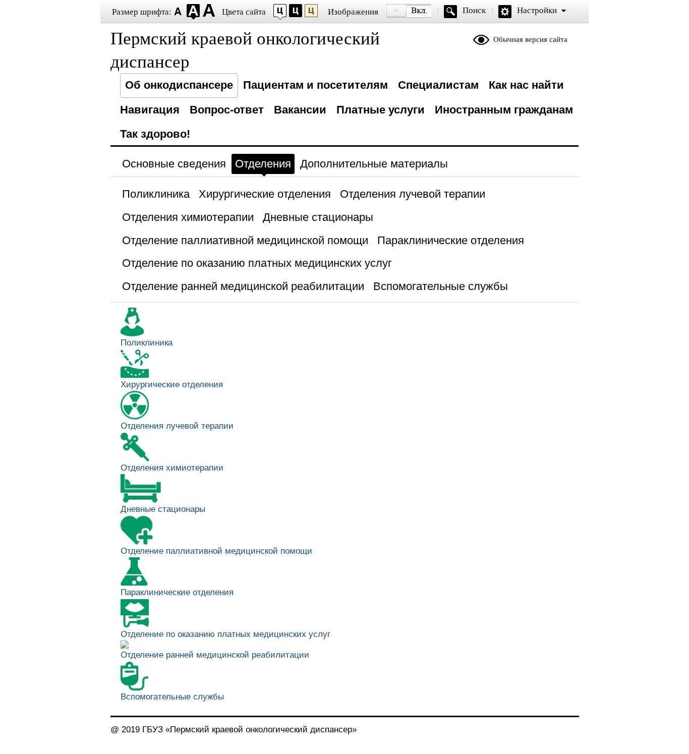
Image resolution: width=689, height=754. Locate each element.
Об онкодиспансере (179, 85)
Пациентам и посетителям (315, 85)
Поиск (474, 10)
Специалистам (438, 85)
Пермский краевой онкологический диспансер (245, 50)
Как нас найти (526, 85)
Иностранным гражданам (504, 109)
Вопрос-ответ (227, 109)
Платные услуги (380, 109)
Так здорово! (155, 134)
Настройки (537, 10)
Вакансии (300, 109)
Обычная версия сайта (530, 39)
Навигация (150, 109)
